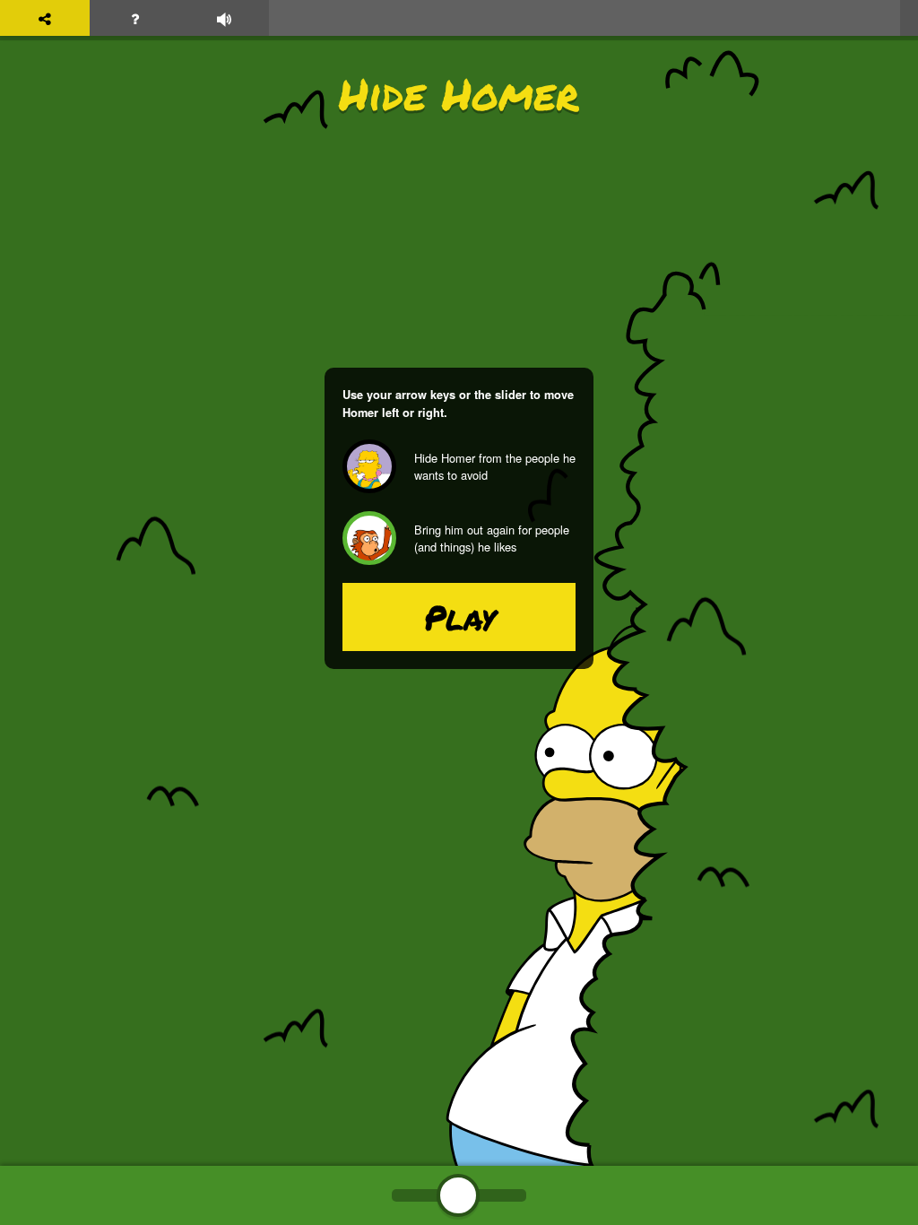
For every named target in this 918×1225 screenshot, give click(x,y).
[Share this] (45, 18)
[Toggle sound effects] (224, 18)
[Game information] (134, 18)
